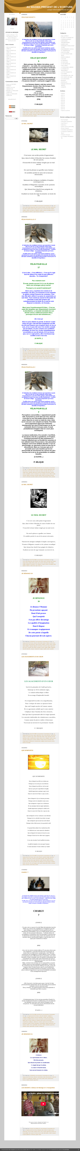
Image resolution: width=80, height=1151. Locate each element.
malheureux (52, 354)
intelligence (27, 645)
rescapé (24, 861)
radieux (54, 644)
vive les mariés (31, 1131)
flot (48, 356)
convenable (28, 742)
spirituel (46, 1023)
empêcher (38, 1020)
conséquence (36, 473)
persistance (25, 1023)
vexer (31, 1024)
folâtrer (50, 473)
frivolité (53, 473)
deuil (54, 564)
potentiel (53, 476)
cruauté (43, 564)
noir (44, 470)
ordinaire (27, 112)
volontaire (53, 861)
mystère (51, 738)
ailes (53, 739)
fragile (48, 857)
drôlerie (43, 475)
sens (39, 562)
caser (29, 470)
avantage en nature (40, 647)
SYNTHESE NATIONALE (67, 130)
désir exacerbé (39, 207)
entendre (30, 114)
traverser (49, 741)
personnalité (38, 858)
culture (44, 1077)
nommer (24, 1024)
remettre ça (34, 1020)
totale (37, 644)
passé (45, 561)
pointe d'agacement (31, 207)
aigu (32, 736)
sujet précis (40, 357)
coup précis (40, 1024)
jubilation (24, 359)
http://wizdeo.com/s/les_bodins (38, 1123)
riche (32, 861)
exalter (31, 565)
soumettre (25, 739)
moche (50, 476)
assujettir (29, 647)
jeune (41, 473)
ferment (24, 1079)
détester (40, 857)
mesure (41, 562)
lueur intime (25, 208)
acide (27, 207)
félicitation (39, 1130)
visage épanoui (25, 741)
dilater (43, 736)
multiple (24, 564)
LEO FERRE (64, 73)
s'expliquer (25, 1018)
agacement (43, 112)
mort (27, 861)
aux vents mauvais (47, 861)
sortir (45, 735)
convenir (46, 741)
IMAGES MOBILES (65, 57)
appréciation (32, 1026)
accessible (36, 357)
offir (32, 647)
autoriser (34, 739)
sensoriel (45, 469)
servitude (34, 114)
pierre (39, 741)
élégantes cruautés (39, 210)
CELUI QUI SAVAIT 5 (28, 17)
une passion (41, 1018)
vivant (31, 864)
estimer (43, 1024)
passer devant (30, 115)
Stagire (8, 94)
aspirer (48, 648)
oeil (26, 863)
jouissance (53, 357)
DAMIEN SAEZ (64, 44)
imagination (53, 647)
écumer (39, 565)
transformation (45, 476)
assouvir (36, 1018)
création (27, 1079)
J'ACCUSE (63, 58)
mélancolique (39, 736)
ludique (40, 475)
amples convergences (30, 210)
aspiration (52, 648)
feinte (27, 472)
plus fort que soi (44, 1020)
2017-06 (63, 105)
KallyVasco (63, 124)
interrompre (48, 472)
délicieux (43, 644)
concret (27, 858)
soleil (41, 860)
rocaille (24, 112)
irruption (51, 356)
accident (43, 1078)
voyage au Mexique (10, 34)
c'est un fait (39, 1078)
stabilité (42, 741)
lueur (52, 561)
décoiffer (24, 1026)
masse (34, 470)
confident (28, 357)
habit (46, 470)
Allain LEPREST (65, 36)
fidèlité (38, 111)
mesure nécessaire (47, 208)
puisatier (35, 111)
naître (49, 562)
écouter (24, 114)
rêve (31, 863)
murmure (27, 864)
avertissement (46, 353)
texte (34, 565)
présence (40, 644)
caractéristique (42, 1023)
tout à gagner (34, 863)
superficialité (34, 1024)
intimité (54, 561)
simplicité (34, 1078)
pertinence (33, 1017)
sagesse (24, 858)
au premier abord (47, 1018)
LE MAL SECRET (27, 123)
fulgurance (36, 645)
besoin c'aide (40, 1133)
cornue (45, 111)
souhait (35, 736)
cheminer (49, 111)
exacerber (48, 561)
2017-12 (63, 95)
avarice (24, 473)
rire (40, 111)
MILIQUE (8, 90)
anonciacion (40, 645)
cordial (45, 858)
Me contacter (12, 14)
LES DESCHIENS (65, 78)
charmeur (34, 858)
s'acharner (44, 860)
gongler (30, 562)
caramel (44, 1131)
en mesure (51, 112)
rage (36, 565)
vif (26, 736)
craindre (27, 1024)
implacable (50, 736)
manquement (37, 648)
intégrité (28, 1017)
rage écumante (36, 211)
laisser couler (45, 356)
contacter (40, 1021)
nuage (46, 736)
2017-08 (63, 102)
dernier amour (47, 354)
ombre (42, 561)
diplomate (28, 1134)
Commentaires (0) (47, 109)
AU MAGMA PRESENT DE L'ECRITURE (49, 7)
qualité (46, 647)
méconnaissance (32, 644)
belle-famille (46, 1133)
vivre (36, 564)
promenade (49, 739)
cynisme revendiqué (47, 210)
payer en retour (28, 1020)
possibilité (29, 1018)
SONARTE (63, 87)
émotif (42, 739)
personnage (47, 475)
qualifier (49, 647)
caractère (24, 475)
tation (39, 114)
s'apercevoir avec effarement (47, 1021)
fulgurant (31, 645)
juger (34, 860)
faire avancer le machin (33, 1133)
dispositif (24, 648)
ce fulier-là (50, 1133)
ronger (24, 562)
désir (34, 561)
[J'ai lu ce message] (78, 1149)
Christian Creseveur (65, 134)
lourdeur (29, 1023)
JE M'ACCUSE (64, 62)
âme (30, 858)
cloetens (8, 87)
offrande (34, 647)
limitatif (42, 353)
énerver (38, 1131)
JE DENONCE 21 (27, 1034)
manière (36, 476)
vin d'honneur (32, 1134)
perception (41, 469)
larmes (24, 863)
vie (41, 565)
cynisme (46, 564)
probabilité (28, 473)
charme (51, 644)
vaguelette (30, 472)
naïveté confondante (35, 1023)
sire (40, 350)
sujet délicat (46, 350)
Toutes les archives (65, 110)
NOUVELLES (64, 82)
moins (27, 114)
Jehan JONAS (64, 65)
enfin (43, 111)
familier (47, 112)
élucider (43, 207)
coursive (32, 473)
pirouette (36, 475)
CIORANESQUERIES (66, 39)
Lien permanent (40, 109)
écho (28, 863)
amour (54, 738)
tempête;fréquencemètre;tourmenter (29, 354)
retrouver (45, 739)
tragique (41, 648)
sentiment (29, 736)
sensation (37, 1026)
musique (28, 860)
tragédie (44, 648)
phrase (27, 562)
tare (54, 1023)
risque (47, 114)
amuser (47, 473)
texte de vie (41, 211)
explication (48, 1024)
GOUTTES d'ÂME (65, 52)
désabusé (31, 1079)
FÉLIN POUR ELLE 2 (28, 367)
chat (48, 470)
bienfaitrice (39, 354)
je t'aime (36, 864)
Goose (7, 84)
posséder (33, 476)
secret (24, 561)
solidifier (31, 112)
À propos (12, 28)
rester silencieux (50, 1017)
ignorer (31, 739)
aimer (35, 857)
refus (29, 861)
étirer (51, 470)
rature (46, 1078)
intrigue (52, 562)
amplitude (28, 564)
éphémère (38, 860)
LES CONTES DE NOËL (66, 77)
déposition (28, 648)
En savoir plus (66, 1149)
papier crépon (38, 1134)
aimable (42, 858)
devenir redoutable (38, 1017)
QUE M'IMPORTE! (27, 750)
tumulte (42, 354)
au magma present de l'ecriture (33, 1015)
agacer (49, 645)
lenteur (35, 208)
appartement (50, 469)
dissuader (29, 353)
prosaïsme (45, 645)
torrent (53, 741)
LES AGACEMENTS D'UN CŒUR (32, 656)
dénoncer (35, 1077)
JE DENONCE (64, 60)
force (44, 738)
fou (26, 476)
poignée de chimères (29, 211)
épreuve (41, 738)
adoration (44, 473)
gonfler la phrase (31, 208)
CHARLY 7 (24, 872)
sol (52, 470)
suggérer (35, 115)
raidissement (38, 112)
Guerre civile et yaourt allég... (67, 126)
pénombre (48, 735)
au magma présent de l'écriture (33, 350)
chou (42, 1131)
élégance (39, 564)
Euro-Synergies (64, 119)
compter (24, 357)
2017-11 (63, 97)
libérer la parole (39, 356)
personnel (40, 476)
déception (24, 356)
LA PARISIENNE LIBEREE (67, 67)
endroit (52, 111)
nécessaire (46, 562)
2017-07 (63, 103)
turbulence (34, 356)
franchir (24, 742)
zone (39, 561)
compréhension (33, 738)
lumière (49, 863)
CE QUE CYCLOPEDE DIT (67, 37)
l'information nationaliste (66, 121)
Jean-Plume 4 (64, 123)
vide (53, 469)
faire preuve (25, 647)
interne (31, 860)
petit (31, 470)
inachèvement (50, 1078)
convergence (32, 564)
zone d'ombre (48, 207)
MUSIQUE (63, 80)
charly (40, 1015)
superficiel (44, 857)
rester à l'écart (25, 644)
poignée (24, 565)
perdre (36, 562)
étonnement (51, 1023)
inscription (49, 1130)
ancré (34, 112)
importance (52, 857)
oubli (51, 735)
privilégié (31, 357)
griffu (41, 863)
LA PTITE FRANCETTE (66, 72)
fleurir (33, 864)
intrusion (39, 472)
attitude (28, 475)
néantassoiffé (45, 863)
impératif (24, 738)
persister (33, 353)
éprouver (33, 1018)
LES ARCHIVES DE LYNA (67, 75)
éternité (53, 736)
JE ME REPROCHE (65, 63)
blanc (42, 470)
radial (24, 645)
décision (51, 860)
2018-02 (63, 93)
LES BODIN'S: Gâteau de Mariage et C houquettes (38, 1087)
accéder (27, 738)
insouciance (32, 475)
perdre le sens (40, 208)
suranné (47, 644)
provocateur (29, 356)
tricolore (37, 470)
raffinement (36, 1021)
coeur (42, 735)
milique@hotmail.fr (12, 99)
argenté (35, 1131)
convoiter (36, 741)
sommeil (52, 472)
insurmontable (43, 114)
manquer (32, 648)
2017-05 (63, 107)
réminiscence (31, 741)
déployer (38, 739)
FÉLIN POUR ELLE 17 (28, 219)
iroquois (27, 1026)
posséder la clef (36, 861)
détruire (50, 114)
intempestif (43, 472)
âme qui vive (25, 470)
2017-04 (63, 108)
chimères (28, 565)
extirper (37, 738)
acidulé (28, 739)
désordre (29, 476)
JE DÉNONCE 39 (27, 573)
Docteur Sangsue (65, 128)
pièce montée (44, 1130)
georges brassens (52, 350)
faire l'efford (49, 1020)
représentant (40, 1077)
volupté (24, 472)
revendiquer (51, 564)
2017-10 (63, 98)
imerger (24, 736)
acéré (38, 863)
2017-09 (63, 100)
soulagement (41, 1026)
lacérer (54, 735)
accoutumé (25, 115)
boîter (42, 350)
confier (44, 357)
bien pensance (49, 1077)
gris (40, 470)
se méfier (44, 1017)
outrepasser (38, 353)
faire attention (44, 1015)
